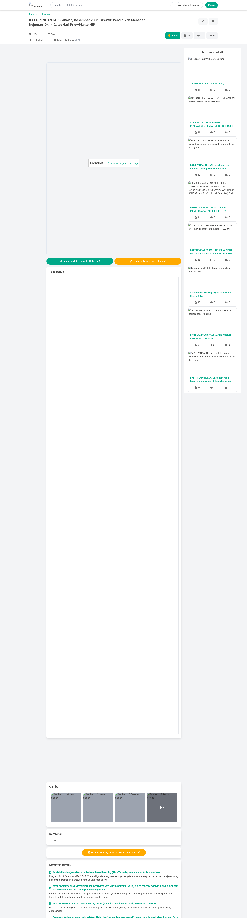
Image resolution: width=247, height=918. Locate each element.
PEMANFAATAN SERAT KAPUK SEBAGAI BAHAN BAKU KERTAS (211, 337)
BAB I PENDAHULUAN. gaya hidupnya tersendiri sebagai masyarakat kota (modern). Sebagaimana (209, 167)
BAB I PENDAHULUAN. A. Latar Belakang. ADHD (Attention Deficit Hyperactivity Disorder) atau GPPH (104, 903)
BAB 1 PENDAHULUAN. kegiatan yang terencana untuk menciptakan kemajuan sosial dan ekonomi (210, 379)
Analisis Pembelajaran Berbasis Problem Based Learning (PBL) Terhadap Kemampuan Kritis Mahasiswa (106, 872)
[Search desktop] (170, 5)
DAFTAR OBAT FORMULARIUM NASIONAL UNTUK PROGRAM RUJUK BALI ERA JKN (212, 252)
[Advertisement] (24, 90)
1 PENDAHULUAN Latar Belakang (207, 83)
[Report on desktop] (213, 21)
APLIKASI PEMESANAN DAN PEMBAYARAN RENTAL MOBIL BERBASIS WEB (211, 124)
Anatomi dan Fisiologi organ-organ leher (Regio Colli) (211, 294)
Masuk (211, 5)
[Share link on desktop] (203, 21)
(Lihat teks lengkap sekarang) (123, 163)
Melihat (55, 840)
